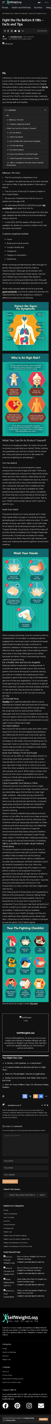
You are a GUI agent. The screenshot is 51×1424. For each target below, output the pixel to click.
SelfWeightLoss (16, 37)
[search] (35, 2)
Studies (6, 702)
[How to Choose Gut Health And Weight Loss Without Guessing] (9, 1271)
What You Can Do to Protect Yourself (21, 128)
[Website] (42, 1105)
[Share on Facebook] (8, 31)
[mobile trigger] (4, 2)
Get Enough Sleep (16, 145)
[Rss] (47, 1105)
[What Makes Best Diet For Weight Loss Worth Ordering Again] (9, 1282)
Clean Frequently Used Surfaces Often (24, 158)
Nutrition (7, 1221)
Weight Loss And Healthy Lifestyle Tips (17, 1239)
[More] (22, 31)
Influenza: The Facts (16, 120)
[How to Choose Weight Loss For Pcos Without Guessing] (9, 1259)
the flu (45, 87)
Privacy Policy (29, 1418)
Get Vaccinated (15, 133)
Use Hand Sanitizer (17, 150)
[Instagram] (29, 1406)
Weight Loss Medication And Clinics (16, 1243)
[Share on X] (11, 31)
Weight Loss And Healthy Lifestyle (15, 1235)
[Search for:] (22, 1195)
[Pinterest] (17, 1406)
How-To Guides (9, 1217)
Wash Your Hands (16, 137)
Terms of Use (10, 1420)
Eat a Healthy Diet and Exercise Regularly (25, 141)
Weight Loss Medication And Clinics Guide (18, 1246)
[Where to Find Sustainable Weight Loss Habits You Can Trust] (9, 1293)
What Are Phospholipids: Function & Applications (25, 1074)
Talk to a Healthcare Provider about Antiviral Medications (25, 164)
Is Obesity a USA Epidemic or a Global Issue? (23, 1063)
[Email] (15, 31)
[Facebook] (45, 1105)
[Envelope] (41, 1406)
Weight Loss (8, 1232)
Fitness (6, 1210)
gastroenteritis (9, 292)
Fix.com (34, 1003)
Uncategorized (9, 1228)
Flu (8, 115)
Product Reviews (9, 1224)
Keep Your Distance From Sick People (24, 154)
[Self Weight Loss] (13, 2)
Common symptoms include (19, 124)
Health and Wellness (10, 1214)
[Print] (19, 31)
